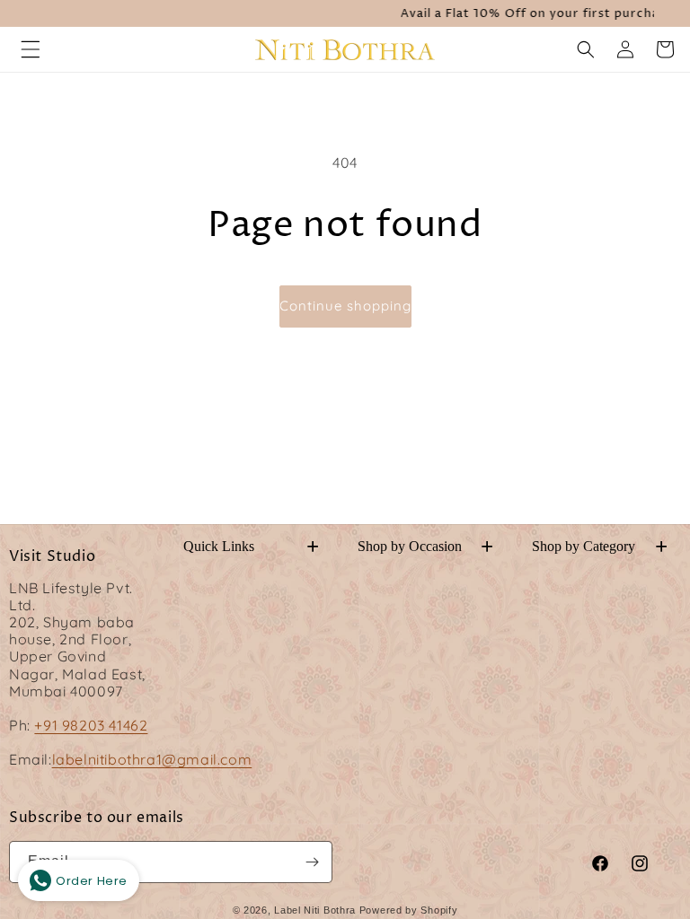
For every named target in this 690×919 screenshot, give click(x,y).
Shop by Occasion (425, 546)
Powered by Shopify (408, 910)
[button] (30, 49)
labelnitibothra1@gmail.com (152, 759)
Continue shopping (345, 305)
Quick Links (251, 546)
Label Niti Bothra (315, 910)
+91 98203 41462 (90, 725)
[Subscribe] (312, 862)
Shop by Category (600, 546)
